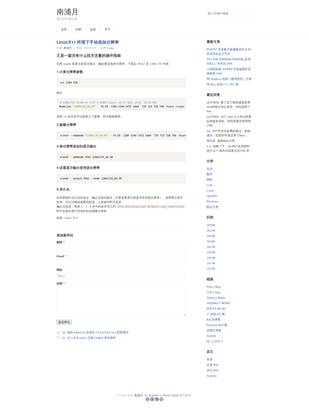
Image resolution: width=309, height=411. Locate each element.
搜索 (249, 13)
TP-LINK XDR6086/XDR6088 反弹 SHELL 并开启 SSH (229, 61)
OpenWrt (212, 196)
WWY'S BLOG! (216, 309)
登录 (210, 359)
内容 (59, 283)
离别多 (211, 141)
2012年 (211, 269)
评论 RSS (213, 370)
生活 (210, 169)
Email (60, 256)
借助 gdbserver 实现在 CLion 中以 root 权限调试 (97, 332)
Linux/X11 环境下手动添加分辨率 (88, 42)
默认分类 (212, 207)
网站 (59, 269)
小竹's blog (213, 292)
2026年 (211, 225)
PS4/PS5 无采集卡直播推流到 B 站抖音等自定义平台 (229, 51)
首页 (64, 29)
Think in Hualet (216, 298)
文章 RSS (213, 365)
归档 (78, 29)
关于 (107, 29)
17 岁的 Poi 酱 (216, 314)
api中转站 (213, 102)
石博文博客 (214, 330)
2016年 (211, 252)
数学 (210, 174)
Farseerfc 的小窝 (217, 325)
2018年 (211, 241)
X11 (75, 218)
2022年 (211, 230)
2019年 (211, 236)
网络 (210, 179)
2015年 (211, 258)
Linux (110, 48)
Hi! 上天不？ (215, 341)
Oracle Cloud (170, 395)
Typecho (212, 376)
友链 (93, 29)
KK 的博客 (214, 319)
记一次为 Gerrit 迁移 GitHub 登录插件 (91, 338)
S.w (209, 146)
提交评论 (64, 322)
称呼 (59, 242)
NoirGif (211, 336)
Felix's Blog (214, 287)
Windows (212, 201)
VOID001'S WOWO (218, 303)
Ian (208, 131)
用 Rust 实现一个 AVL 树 (223, 84)
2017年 (211, 247)
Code (210, 185)
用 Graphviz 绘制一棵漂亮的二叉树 (229, 79)
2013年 (211, 263)
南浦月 (68, 11)
